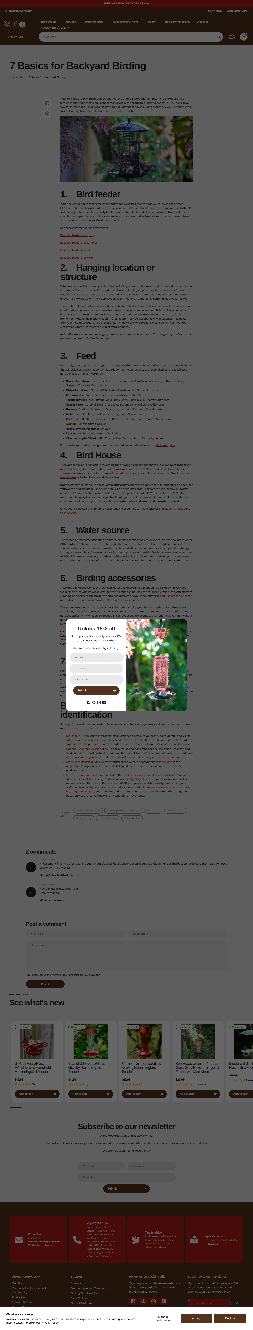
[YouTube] (104, 702)
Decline (230, 1318)
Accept (196, 1318)
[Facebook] (88, 702)
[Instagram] (99, 702)
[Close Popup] (182, 623)
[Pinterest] (94, 702)
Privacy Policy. (50, 1322)
